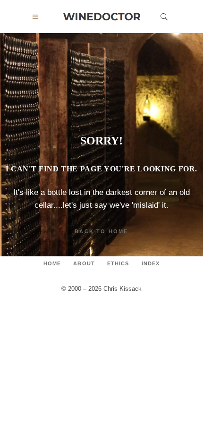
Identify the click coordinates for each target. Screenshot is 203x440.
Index (151, 263)
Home (52, 263)
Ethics (118, 263)
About (84, 263)
